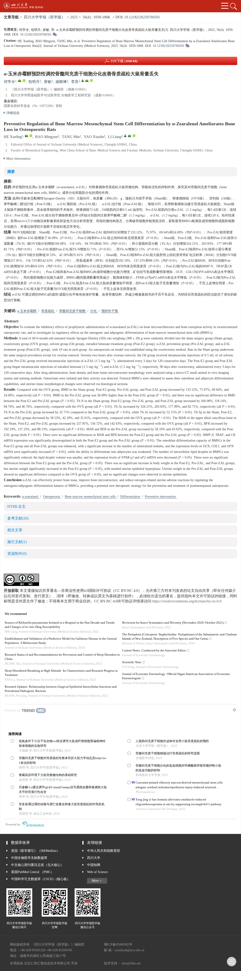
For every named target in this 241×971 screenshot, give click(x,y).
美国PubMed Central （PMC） (32, 872)
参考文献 (17, 518)
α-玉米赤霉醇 (27, 311)
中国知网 (93, 865)
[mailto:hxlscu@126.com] (19, 81)
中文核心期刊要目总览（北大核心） (37, 865)
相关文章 (14, 530)
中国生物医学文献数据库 (29, 858)
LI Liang (114, 137)
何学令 (9, 82)
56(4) (87, 17)
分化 (94, 311)
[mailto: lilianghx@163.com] (129, 136)
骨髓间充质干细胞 (72, 311)
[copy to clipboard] (187, 46)
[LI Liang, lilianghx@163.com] (125, 135)
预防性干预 (110, 311)
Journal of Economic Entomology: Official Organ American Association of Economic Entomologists (176, 676)
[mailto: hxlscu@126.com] (26, 136)
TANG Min (71, 137)
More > (97, 881)
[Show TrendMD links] (234, 710)
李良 (75, 82)
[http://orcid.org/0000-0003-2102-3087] (24, 80)
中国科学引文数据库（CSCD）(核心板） (40, 879)
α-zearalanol (30, 497)
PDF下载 (124, 61)
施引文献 (17, 542)
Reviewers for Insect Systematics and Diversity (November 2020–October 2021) (173, 623)
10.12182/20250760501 (142, 17)
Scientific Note (131, 662)
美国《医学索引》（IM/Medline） (35, 851)
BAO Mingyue (46, 137)
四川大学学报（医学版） (44, 17)
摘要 (11, 172)
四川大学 (93, 858)
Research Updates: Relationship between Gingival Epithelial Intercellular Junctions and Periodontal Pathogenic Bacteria (61, 689)
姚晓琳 (61, 82)
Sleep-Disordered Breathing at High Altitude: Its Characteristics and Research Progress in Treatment (61, 673)
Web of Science (97, 872)
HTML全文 (16, 506)
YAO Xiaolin (94, 137)
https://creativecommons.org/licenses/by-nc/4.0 (186, 601)
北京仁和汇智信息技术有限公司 (47, 963)
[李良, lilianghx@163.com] (82, 80)
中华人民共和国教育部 (103, 851)
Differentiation (130, 497)
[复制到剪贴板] (54, 35)
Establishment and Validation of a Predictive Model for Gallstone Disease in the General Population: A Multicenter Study (61, 641)
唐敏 (47, 82)
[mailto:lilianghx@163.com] (86, 81)
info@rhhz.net (131, 963)
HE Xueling (13, 137)
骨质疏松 (48, 311)
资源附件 (17, 554)
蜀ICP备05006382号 (118, 945)
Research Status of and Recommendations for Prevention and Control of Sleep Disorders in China (62, 657)
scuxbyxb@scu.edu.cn (129, 950)
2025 (74, 17)
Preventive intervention (161, 497)
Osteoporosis (52, 497)
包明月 (34, 82)
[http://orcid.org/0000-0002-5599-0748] (91, 80)
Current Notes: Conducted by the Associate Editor (154, 650)
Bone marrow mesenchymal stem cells (90, 497)
